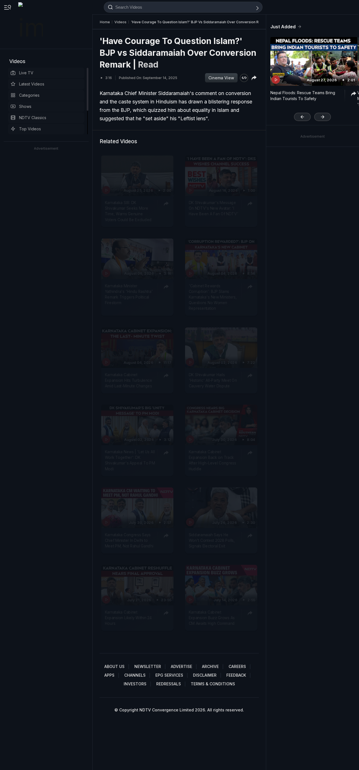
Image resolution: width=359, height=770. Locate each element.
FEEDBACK (236, 675)
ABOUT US (114, 666)
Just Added (283, 26)
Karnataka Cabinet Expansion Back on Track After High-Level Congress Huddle (212, 460)
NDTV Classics (32, 117)
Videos (17, 61)
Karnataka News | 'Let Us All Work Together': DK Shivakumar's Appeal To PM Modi (130, 460)
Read (148, 64)
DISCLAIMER (205, 675)
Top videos (30, 128)
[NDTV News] (31, 24)
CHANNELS (135, 675)
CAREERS (237, 666)
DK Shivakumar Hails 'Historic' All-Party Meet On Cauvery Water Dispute (213, 380)
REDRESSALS (168, 683)
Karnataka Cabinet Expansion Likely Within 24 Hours (128, 618)
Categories (29, 95)
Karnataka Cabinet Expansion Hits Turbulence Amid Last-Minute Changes (128, 380)
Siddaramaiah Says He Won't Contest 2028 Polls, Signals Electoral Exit (212, 541)
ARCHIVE (210, 666)
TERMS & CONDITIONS (213, 683)
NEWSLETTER (147, 666)
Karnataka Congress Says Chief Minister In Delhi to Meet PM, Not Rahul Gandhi (129, 541)
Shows (25, 106)
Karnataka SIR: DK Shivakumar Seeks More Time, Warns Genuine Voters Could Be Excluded (128, 211)
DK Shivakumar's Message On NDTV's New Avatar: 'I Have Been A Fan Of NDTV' (213, 208)
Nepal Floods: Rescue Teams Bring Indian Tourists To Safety (302, 95)
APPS (109, 675)
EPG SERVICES (169, 675)
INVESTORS (135, 683)
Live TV (26, 72)
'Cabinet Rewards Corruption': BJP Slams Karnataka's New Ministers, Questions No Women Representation (213, 297)
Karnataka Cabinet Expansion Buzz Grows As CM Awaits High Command (212, 618)
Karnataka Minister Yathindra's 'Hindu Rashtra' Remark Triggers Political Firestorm (129, 294)
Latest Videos (31, 84)
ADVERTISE (181, 666)
